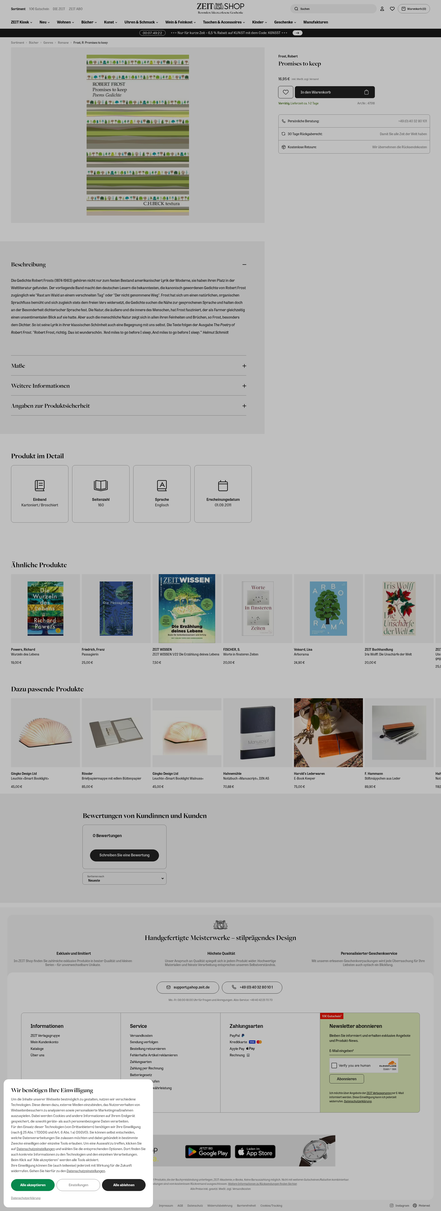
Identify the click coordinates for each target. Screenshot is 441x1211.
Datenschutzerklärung (25, 1198)
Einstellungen (78, 1184)
